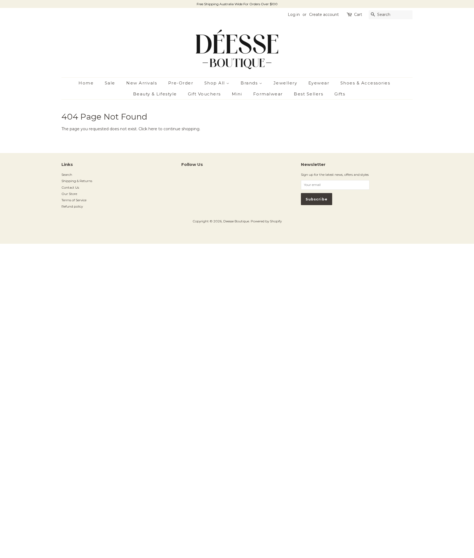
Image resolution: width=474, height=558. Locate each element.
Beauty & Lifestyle (155, 94)
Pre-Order (180, 83)
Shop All (215, 83)
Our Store (69, 194)
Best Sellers (308, 94)
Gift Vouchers (204, 94)
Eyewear (318, 83)
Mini (237, 94)
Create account (324, 14)
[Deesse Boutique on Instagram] (184, 176)
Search (66, 174)
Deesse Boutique (236, 221)
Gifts (339, 94)
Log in (294, 14)
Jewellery (285, 83)
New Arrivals (141, 83)
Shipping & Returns (76, 181)
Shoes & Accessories (365, 83)
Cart (358, 14)
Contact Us (70, 187)
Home (86, 83)
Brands (250, 83)
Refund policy (72, 206)
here (152, 128)
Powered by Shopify (266, 221)
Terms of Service (73, 200)
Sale (110, 83)
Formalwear (268, 94)
